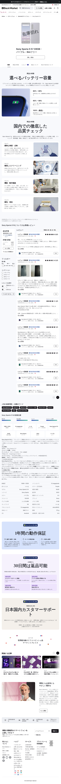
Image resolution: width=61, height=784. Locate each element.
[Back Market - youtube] (7, 757)
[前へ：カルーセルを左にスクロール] (53, 653)
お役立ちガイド (17, 753)
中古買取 (27, 752)
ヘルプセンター (17, 744)
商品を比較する (17, 757)
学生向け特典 (28, 755)
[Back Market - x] (3, 760)
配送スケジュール (18, 749)
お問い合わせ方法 (18, 746)
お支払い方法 (17, 763)
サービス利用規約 (41, 746)
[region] (30, 666)
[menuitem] (12, 12)
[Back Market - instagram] (3, 757)
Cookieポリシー (40, 751)
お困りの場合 (48, 8)
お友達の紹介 (28, 744)
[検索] (20, 8)
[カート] (57, 8)
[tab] (8, 65)
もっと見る (21, 248)
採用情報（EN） (6, 755)
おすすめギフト (17, 755)
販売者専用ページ (29, 759)
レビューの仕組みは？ (8, 251)
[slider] (3, 266)
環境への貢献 (5, 750)
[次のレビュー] (57, 397)
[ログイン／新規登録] (54, 8)
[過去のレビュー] (53, 397)
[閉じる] (59, 2)
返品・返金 (16, 751)
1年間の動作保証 (29, 746)
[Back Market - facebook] (10, 757)
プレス (4, 752)
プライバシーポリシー (42, 749)
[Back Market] (10, 8)
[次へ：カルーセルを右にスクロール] (57, 653)
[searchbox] (27, 8)
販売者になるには (29, 757)
